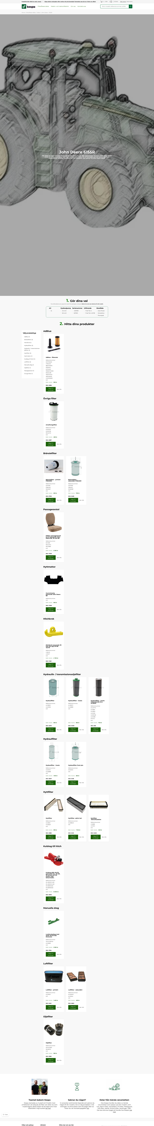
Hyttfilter (49, 818)
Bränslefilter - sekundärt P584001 (74, 480)
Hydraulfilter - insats (75, 700)
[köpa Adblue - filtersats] (53, 344)
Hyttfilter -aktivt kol (75, 818)
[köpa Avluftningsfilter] (53, 411)
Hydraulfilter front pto (75, 765)
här (88, 1108)
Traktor (39, 12)
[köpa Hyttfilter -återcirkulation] (98, 804)
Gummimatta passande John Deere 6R (53, 594)
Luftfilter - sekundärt (75, 990)
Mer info (59, 389)
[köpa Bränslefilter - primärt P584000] (53, 466)
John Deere (44, 12)
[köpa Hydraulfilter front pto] (76, 751)
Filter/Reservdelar (31, 12)
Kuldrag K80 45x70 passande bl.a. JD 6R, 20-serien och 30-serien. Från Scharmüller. (53, 875)
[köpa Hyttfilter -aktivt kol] (76, 804)
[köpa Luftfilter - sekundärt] (76, 976)
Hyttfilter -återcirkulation (96, 818)
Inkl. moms (129, 1)
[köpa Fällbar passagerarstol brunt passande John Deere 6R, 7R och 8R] (53, 522)
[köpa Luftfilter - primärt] (53, 976)
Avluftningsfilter (51, 425)
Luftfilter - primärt (52, 990)
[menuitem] (104, 1)
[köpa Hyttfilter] (53, 804)
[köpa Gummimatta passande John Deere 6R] (53, 579)
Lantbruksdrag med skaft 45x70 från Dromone (52, 936)
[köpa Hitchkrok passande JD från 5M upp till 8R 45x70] (53, 631)
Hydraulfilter (50, 700)
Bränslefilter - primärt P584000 (53, 480)
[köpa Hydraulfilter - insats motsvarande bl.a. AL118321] (98, 687)
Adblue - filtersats (52, 357)
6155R (50, 12)
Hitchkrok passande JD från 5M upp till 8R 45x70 (53, 646)
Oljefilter (49, 1043)
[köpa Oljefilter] (53, 1029)
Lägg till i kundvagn (51, 389)
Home (23, 12)
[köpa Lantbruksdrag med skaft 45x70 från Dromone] (53, 920)
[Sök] (130, 6)
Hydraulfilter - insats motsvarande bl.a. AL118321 (98, 702)
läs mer (48, 1108)
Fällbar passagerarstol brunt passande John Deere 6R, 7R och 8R (53, 537)
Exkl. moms (123, 1)
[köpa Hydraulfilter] (53, 687)
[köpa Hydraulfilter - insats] (76, 687)
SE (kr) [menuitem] (116, 1)
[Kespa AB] (28, 6)
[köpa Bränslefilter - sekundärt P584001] (76, 466)
